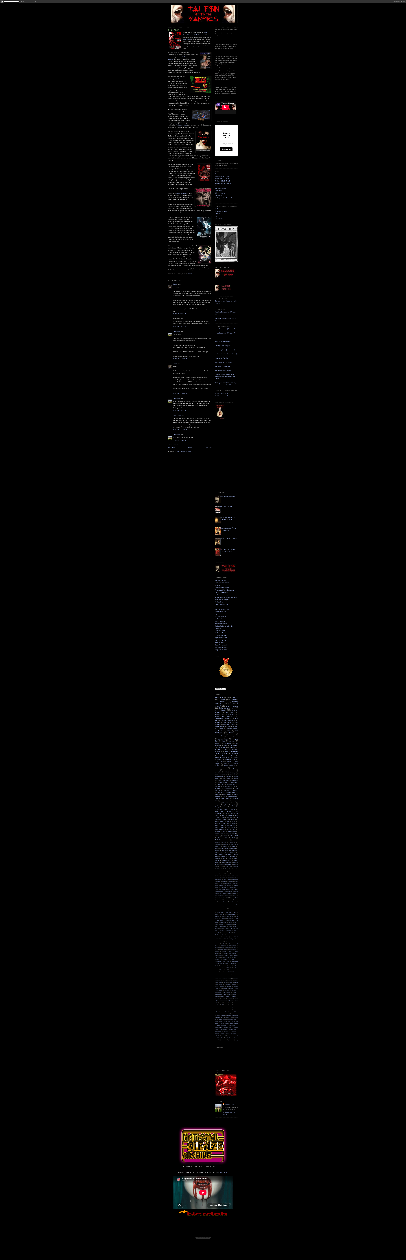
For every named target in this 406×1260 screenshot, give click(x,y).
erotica (233, 959)
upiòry (226, 1004)
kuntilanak (235, 780)
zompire (217, 722)
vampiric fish (231, 825)
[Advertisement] (226, 456)
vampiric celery (219, 1017)
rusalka (228, 854)
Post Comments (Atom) (184, 451)
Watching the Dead (220, 580)
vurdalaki (223, 1035)
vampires (227, 1013)
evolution (232, 846)
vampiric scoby (227, 1027)
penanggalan (228, 788)
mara (236, 976)
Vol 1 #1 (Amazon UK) (221, 396)
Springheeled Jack (231, 930)
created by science (223, 716)
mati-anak (218, 978)
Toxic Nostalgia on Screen (223, 370)
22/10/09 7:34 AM (179, 440)
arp (229, 879)
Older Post (208, 448)
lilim (226, 848)
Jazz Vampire (220, 920)
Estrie (228, 873)
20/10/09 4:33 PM (179, 314)
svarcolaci (230, 998)
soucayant (226, 823)
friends (189, 39)
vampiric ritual (218, 1027)
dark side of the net (220, 616)
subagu (223, 998)
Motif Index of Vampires (222, 599)
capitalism (218, 749)
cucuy (220, 883)
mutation (230, 815)
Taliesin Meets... (220, 193)
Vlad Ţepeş (229, 712)
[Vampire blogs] (226, 680)
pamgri (234, 893)
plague (226, 751)
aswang (217, 743)
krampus (218, 967)
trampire (231, 1000)
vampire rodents (219, 1013)
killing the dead (219, 642)
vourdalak (217, 786)
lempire (216, 971)
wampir (236, 1035)
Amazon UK (223, 1172)
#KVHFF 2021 (234, 835)
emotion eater (219, 821)
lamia (226, 749)
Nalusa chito (232, 926)
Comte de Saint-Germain (222, 798)
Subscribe (226, 149)
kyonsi (220, 731)
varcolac (234, 1031)
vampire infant (223, 739)
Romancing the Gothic (221, 592)
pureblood (228, 743)
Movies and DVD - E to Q (222, 178)
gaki (224, 961)
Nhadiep (217, 928)
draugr (220, 792)
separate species (220, 735)
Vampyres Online (220, 630)
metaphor (233, 848)
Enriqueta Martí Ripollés (228, 916)
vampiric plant (226, 755)
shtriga (234, 895)
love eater (235, 974)
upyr (236, 815)
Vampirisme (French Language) (224, 590)
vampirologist (218, 1031)
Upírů (230, 932)
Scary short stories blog (222, 609)
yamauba (230, 1039)
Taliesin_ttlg (176, 331)
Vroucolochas (218, 879)
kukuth (234, 967)
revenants (217, 772)
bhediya (234, 947)
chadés (224, 951)
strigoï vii (220, 784)
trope (236, 897)
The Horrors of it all (220, 611)
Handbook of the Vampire (222, 366)
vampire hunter (219, 726)
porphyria (228, 776)
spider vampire (218, 994)
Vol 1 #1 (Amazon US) (221, 393)
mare (223, 815)
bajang (228, 947)
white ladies (220, 1037)
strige (229, 994)
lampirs (222, 969)
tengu (217, 1000)
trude (220, 1002)
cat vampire (221, 747)
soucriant (232, 856)
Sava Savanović (221, 877)
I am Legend (218, 218)
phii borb (218, 988)
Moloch (228, 875)
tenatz (236, 998)
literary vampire (222, 782)
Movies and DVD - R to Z (222, 181)
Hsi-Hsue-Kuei (230, 918)
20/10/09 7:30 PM (179, 326)
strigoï (219, 759)
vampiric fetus (227, 904)
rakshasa (217, 823)
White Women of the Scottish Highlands (226, 938)
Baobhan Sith (222, 838)
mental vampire (227, 978)
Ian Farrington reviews (221, 647)
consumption (227, 794)
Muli (235, 924)
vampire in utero (228, 1009)
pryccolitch (219, 990)
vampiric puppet (231, 833)
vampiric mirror (232, 1025)
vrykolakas (226, 786)
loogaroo (228, 974)
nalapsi (236, 982)
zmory (236, 1039)
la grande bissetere (225, 889)
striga (225, 994)
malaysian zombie (220, 976)
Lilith (228, 726)
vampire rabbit (226, 862)
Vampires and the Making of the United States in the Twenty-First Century (225, 376)
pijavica (225, 988)
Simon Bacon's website (222, 583)
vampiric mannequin (222, 1025)
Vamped (217, 585)
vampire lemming (223, 901)
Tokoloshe (217, 932)
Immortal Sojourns (220, 607)
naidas (230, 982)
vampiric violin (232, 1029)
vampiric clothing (226, 864)
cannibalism (234, 745)
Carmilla (217, 213)
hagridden (226, 805)
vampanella (233, 1007)
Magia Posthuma (219, 924)
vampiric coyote (222, 1019)
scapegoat (224, 856)
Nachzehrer (223, 926)
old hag (217, 807)
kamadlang (223, 965)
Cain (234, 786)
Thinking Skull (219, 602)
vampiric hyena (224, 1023)
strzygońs (217, 998)
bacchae (217, 947)
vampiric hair (227, 1021)
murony (217, 850)
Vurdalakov (225, 936)
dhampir (231, 733)
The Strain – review (226, 507)
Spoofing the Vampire (221, 358)
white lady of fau (231, 1037)
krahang (236, 965)
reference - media (229, 724)
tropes (234, 823)
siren (224, 796)
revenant (235, 757)
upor (231, 1004)
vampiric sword (223, 1029)
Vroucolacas (218, 936)
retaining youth (219, 854)
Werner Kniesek (234, 936)
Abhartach (219, 868)
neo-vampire (219, 984)
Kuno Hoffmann (230, 920)
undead (222, 700)
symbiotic (217, 858)
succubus (232, 735)
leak (227, 969)
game (228, 961)
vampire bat (220, 817)
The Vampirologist (220, 633)
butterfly (233, 819)
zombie (223, 702)
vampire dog (231, 784)
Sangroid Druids (225, 928)
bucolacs (217, 951)
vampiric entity (230, 792)
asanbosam (235, 879)
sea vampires (227, 992)
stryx (222, 996)
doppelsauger (232, 953)
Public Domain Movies (221, 604)
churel (230, 951)
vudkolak (217, 1035)
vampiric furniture (232, 1019)
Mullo (216, 926)
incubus (226, 764)
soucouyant (217, 897)
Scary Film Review (220, 640)
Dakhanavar (224, 871)
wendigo (217, 794)
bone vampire (224, 949)
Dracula (217, 216)
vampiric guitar (218, 1021)
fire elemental (228, 885)
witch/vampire (219, 737)
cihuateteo (218, 844)
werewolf (234, 700)
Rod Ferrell (235, 875)
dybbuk (225, 846)
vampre (226, 1031)
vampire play (233, 901)
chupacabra (234, 753)
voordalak (228, 866)
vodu (227, 1033)
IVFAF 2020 (218, 761)
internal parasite (220, 768)
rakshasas (226, 990)
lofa (223, 974)
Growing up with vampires (222, 346)
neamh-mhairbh (228, 891)
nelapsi (236, 891)
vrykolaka (233, 1033)
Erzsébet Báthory (232, 728)
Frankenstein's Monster (222, 718)
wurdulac (217, 908)
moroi (233, 821)
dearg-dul (217, 805)
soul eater (232, 741)
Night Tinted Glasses (221, 638)
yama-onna (223, 1039)
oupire (229, 893)
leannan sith (233, 969)
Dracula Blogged (220, 621)
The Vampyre (219, 209)
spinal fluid (225, 897)
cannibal (232, 774)
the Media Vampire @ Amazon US (225, 333)
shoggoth (228, 895)
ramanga (234, 990)
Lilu (235, 922)
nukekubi (218, 893)
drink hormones (227, 883)
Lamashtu (217, 875)
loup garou (235, 889)
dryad (230, 955)
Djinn (230, 871)
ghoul (223, 741)
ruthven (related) (222, 809)
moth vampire (219, 891)
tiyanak (233, 809)
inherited (217, 831)
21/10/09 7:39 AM (179, 410)
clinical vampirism (229, 765)
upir (222, 1004)
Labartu (230, 922)
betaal (224, 881)
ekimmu (236, 955)
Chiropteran (229, 817)
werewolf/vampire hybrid (222, 757)
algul (223, 943)
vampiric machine (220, 774)
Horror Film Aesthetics (221, 645)
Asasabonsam (218, 910)
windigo (235, 866)
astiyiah (229, 943)
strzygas (234, 996)
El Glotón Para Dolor (230, 914)
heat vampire (235, 961)
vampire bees (218, 1009)
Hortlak (223, 918)
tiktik (224, 858)
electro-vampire (226, 957)
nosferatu (217, 714)
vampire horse (226, 860)
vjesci (222, 1033)
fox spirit (217, 788)
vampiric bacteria (220, 1015)
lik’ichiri (234, 971)
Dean (216, 614)
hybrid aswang (220, 963)
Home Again (173, 30)
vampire (219, 697)
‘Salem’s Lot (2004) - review (228, 538)
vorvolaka (227, 906)
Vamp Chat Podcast (221, 650)
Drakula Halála (218, 914)
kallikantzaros (232, 887)
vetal (221, 906)
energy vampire (232, 706)
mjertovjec (235, 978)
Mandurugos (229, 924)
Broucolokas (220, 912)
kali (228, 821)
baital (222, 947)
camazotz (232, 842)
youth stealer (226, 778)
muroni (224, 980)
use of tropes (229, 714)
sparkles (225, 753)
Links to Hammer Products (223, 183)
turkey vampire (219, 825)
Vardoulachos (231, 934)
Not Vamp (227, 722)
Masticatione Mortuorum (222, 840)
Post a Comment (173, 445)
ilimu (227, 963)
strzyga (227, 996)
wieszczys (233, 906)
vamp (225, 745)
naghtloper (219, 982)
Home (190, 448)
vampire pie (224, 1011)
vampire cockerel (228, 899)
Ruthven (232, 747)
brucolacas (233, 949)
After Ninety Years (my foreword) (225, 350)
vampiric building (230, 759)
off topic (222, 986)
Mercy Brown (225, 801)
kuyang (216, 889)
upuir (235, 1004)
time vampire (224, 1000)
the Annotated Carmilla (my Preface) (226, 354)
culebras (225, 844)
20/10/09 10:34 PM (180, 393)
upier (230, 1002)
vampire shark (219, 833)
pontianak (224, 807)
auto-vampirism (232, 945)
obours (216, 986)
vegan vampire (219, 827)
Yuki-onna (226, 819)
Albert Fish (228, 868)
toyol (229, 858)
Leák (223, 875)
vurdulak (230, 1035)
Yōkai (234, 803)
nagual (225, 982)
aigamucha (227, 941)
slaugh (234, 992)
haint (216, 848)
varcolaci (217, 1033)
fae (228, 829)
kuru (221, 848)
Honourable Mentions (221, 188)
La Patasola (223, 922)
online (184, 39)
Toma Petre (224, 932)
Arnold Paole (232, 796)
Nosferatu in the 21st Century (224, 362)
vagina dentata (218, 1007)
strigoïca (217, 996)
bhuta (216, 949)
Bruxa (229, 811)
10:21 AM (190, 273)
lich (225, 971)
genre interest (220, 710)
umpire (225, 1002)
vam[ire (226, 1007)
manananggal (219, 776)
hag (234, 829)
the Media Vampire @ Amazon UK (225, 329)
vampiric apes (234, 1013)
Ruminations (218, 195)
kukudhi (229, 967)
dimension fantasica (221, 623)
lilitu (224, 831)
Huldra (234, 873)
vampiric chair (228, 1017)
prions (236, 988)
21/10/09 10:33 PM (180, 430)
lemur (221, 971)
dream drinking (218, 955)
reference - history (229, 770)
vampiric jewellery (234, 1023)
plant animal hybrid (219, 895)
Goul (233, 838)
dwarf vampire (219, 829)
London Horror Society (221, 595)
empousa (234, 957)
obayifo (224, 893)
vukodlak (217, 835)
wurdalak (217, 1039)
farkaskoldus (218, 961)
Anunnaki (232, 908)
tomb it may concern (221, 635)
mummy (235, 726)
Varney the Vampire (221, 211)
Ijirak (237, 918)
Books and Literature (221, 186)
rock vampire (218, 992)
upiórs (217, 1004)
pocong (231, 988)
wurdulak (224, 835)
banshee (218, 881)
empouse (217, 959)
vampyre (226, 790)
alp (226, 813)
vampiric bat (218, 904)
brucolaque (230, 881)
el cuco (218, 957)
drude (225, 955)
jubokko (216, 965)
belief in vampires (226, 708)
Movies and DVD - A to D (222, 176)
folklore (229, 761)
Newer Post (171, 448)
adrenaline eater (219, 941)
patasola (236, 986)
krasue (236, 778)
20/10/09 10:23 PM (180, 359)
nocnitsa (234, 984)
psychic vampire (229, 852)
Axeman (226, 910)
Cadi (235, 912)
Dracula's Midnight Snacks (223, 341)
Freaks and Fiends (220, 619)
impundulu (233, 963)
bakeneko (235, 790)
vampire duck (219, 811)
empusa (225, 959)
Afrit (225, 908)
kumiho (216, 969)
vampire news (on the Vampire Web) (226, 597)
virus (228, 731)
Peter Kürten (226, 803)
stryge (231, 897)
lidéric (229, 971)
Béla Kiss (228, 912)
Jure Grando (231, 827)
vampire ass (219, 899)
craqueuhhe (224, 953)
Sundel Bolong (232, 877)
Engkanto (217, 916)
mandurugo (230, 976)
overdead (229, 986)
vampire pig (233, 1011)
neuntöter (227, 984)
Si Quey (222, 930)
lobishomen (217, 974)
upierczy (236, 1002)
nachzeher (235, 980)
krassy (223, 967)
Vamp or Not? (219, 190)
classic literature (232, 737)
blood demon (230, 772)
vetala (221, 866)
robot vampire (234, 807)
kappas (230, 965)
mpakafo (218, 980)
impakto (224, 887)
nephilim (233, 805)
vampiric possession (228, 720)
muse (229, 980)
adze (225, 879)
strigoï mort (234, 782)
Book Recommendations (227, 496)
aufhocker (223, 945)
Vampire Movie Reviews (222, 587)
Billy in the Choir (234, 910)
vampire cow (232, 831)
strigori (234, 994)
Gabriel (175, 284)
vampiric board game (232, 1015)
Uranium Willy (177, 415)
